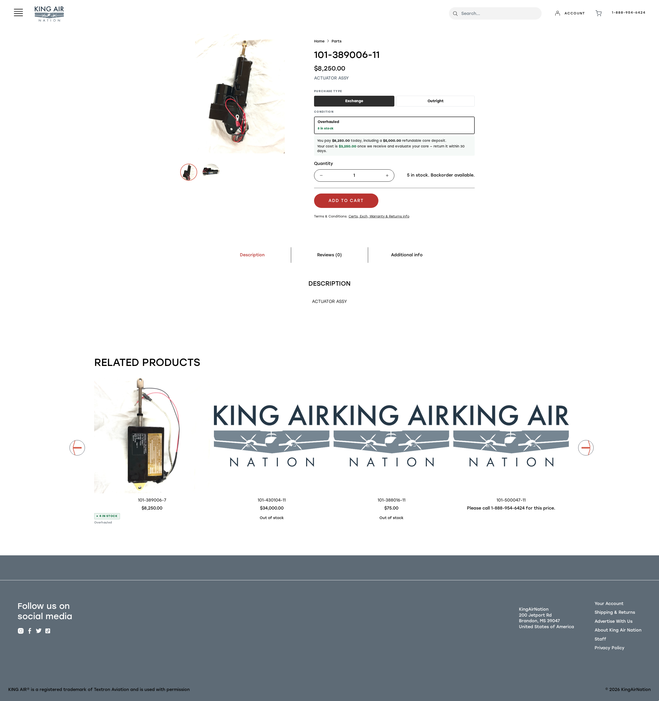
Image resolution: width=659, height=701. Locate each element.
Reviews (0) (329, 254)
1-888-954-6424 (629, 12)
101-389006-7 (152, 500)
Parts (337, 41)
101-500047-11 (511, 500)
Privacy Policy (610, 647)
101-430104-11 (272, 500)
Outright (436, 101)
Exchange (354, 101)
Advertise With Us (613, 621)
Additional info (407, 254)
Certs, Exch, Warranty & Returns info (379, 216)
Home (319, 41)
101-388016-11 (391, 500)
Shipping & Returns (615, 612)
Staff (600, 639)
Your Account (609, 603)
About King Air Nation (618, 630)
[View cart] (598, 13)
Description (252, 254)
